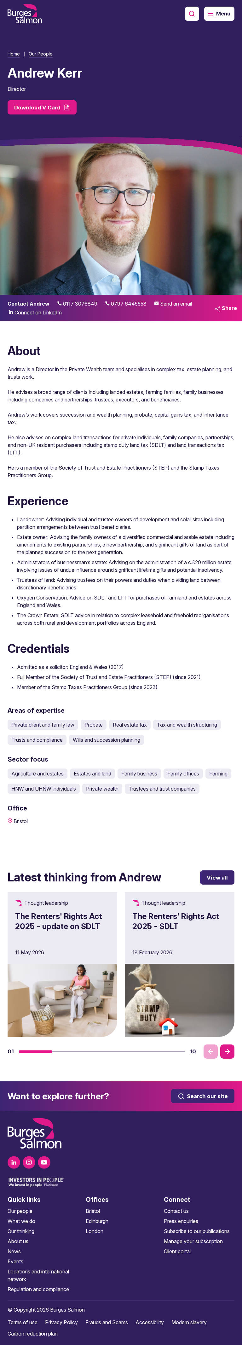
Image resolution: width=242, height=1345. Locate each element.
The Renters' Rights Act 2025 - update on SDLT (58, 921)
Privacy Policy (61, 1322)
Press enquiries (181, 1221)
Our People (41, 53)
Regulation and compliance (38, 1289)
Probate (93, 725)
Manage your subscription (193, 1241)
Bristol (93, 1211)
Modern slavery (189, 1322)
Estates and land (92, 773)
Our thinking (21, 1231)
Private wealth (102, 789)
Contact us (176, 1211)
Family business (139, 773)
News (14, 1251)
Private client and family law (42, 725)
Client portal (177, 1251)
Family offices (183, 773)
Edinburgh (97, 1221)
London (94, 1231)
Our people (20, 1211)
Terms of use (22, 1322)
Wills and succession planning (106, 740)
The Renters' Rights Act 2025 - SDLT (175, 921)
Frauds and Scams (106, 1322)
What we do (21, 1221)
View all (217, 877)
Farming (218, 773)
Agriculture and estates (37, 773)
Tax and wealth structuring (187, 725)
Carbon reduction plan (33, 1333)
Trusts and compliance (37, 740)
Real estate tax (130, 725)
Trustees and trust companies (162, 789)
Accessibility (149, 1322)
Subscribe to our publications (197, 1231)
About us (18, 1241)
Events (15, 1261)
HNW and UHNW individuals (43, 789)
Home (14, 53)
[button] (35, 1052)
